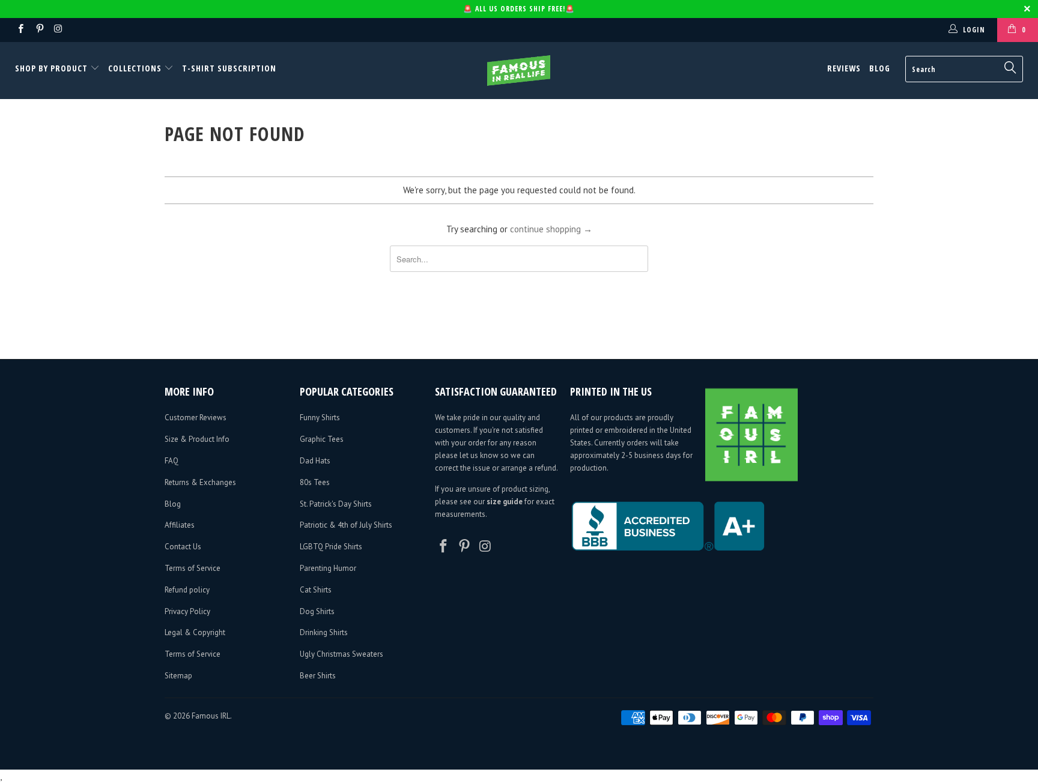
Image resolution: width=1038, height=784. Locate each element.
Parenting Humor (328, 568)
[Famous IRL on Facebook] (20, 29)
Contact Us (183, 546)
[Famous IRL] (519, 70)
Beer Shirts (318, 676)
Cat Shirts (316, 590)
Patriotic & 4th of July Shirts (346, 525)
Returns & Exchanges (200, 482)
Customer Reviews (195, 417)
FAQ (171, 461)
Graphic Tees (322, 439)
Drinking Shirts (324, 632)
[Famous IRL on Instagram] (58, 29)
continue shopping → (551, 229)
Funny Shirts (320, 417)
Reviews (844, 68)
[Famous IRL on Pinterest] (39, 29)
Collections (135, 68)
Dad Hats (315, 461)
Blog (879, 68)
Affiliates (180, 525)
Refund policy (187, 590)
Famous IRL (211, 716)
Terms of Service (192, 568)
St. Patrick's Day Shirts (336, 504)
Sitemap (178, 676)
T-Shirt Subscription (229, 68)
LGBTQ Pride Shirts (331, 546)
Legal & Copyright (195, 632)
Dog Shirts (317, 611)
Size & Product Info (197, 439)
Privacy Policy (187, 611)
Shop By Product (52, 68)
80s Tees (315, 482)
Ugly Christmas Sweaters (341, 654)
